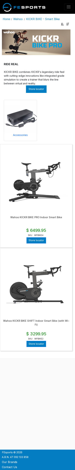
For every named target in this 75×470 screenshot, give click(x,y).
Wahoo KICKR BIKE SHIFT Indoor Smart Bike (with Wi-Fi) (36, 322)
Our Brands (9, 462)
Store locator (36, 89)
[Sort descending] (67, 24)
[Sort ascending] (62, 24)
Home (6, 19)
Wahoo (18, 19)
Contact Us (9, 467)
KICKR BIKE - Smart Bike (43, 19)
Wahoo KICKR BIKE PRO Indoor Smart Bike (36, 217)
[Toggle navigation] (68, 7)
